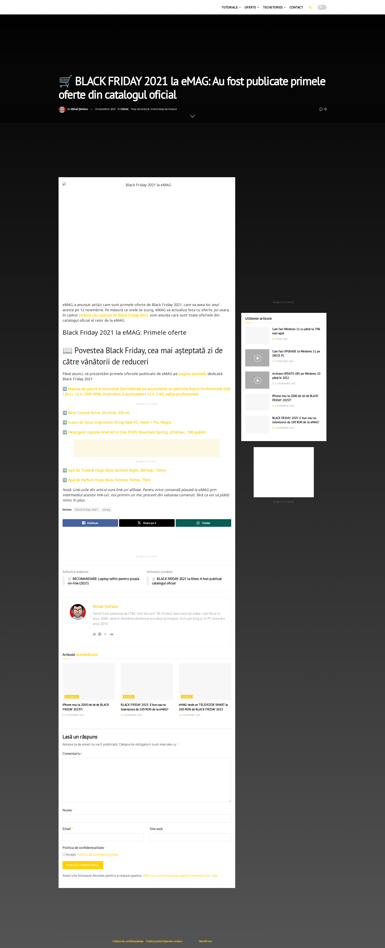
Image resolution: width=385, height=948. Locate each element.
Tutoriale (229, 7)
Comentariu (73, 753)
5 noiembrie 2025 (132, 714)
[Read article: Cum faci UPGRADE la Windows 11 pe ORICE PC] (257, 357)
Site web (156, 829)
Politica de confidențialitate (85, 847)
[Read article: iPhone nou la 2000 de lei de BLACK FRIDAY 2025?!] (89, 681)
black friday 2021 (86, 509)
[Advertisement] (192, 144)
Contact (296, 7)
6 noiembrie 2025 (74, 714)
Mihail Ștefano (79, 109)
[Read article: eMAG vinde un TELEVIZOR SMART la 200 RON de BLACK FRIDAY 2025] (205, 681)
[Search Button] (310, 7)
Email (68, 829)
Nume (69, 810)
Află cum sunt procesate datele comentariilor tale (180, 875)
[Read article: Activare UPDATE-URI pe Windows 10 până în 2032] (257, 380)
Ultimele (72, 696)
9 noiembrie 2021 (105, 109)
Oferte (250, 7)
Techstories (273, 7)
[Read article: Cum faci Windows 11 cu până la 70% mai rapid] (257, 335)
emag (106, 509)
